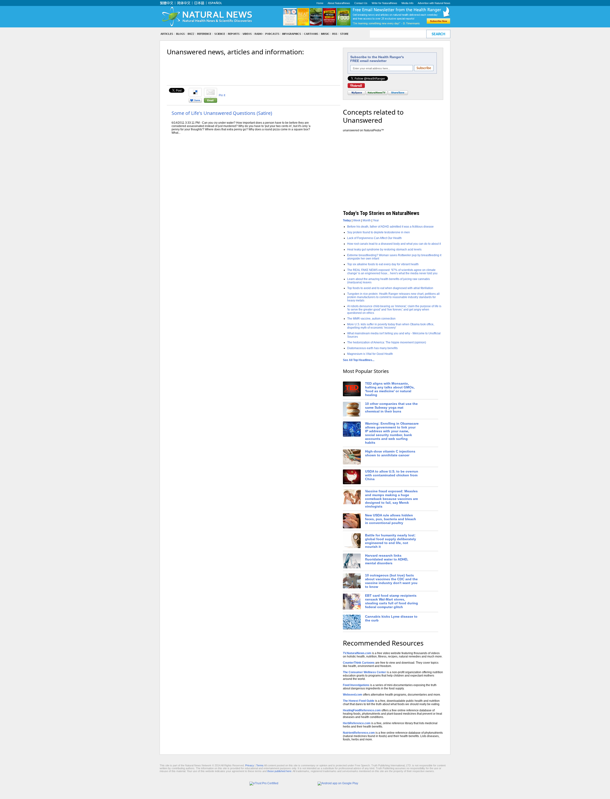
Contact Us (360, 3)
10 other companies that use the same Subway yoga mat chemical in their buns (391, 407)
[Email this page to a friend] (210, 101)
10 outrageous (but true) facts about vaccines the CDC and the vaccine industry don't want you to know (391, 581)
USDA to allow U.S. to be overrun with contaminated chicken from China (391, 475)
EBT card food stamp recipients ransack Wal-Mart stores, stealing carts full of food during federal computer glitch (391, 601)
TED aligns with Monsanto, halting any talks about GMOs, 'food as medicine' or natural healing (390, 389)
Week (357, 220)
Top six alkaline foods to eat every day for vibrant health (383, 264)
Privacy (249, 765)
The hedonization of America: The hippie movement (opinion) (386, 342)
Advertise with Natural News (434, 3)
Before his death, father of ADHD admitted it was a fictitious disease (390, 226)
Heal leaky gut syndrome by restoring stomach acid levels (384, 249)
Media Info (407, 3)
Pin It (222, 95)
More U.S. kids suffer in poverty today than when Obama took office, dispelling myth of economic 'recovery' (390, 326)
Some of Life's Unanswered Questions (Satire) (222, 113)
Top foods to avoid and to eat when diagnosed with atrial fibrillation (390, 288)
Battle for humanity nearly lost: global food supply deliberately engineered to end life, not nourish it (390, 541)
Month (367, 220)
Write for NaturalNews (384, 3)
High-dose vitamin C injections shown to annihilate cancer (390, 453)
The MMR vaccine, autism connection (371, 318)
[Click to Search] (438, 34)
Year (376, 220)
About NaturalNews (339, 3)
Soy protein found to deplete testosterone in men (378, 232)
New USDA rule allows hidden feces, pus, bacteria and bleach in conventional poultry (390, 519)
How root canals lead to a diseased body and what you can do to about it (394, 243)
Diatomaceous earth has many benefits (372, 348)
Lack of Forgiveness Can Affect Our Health (374, 238)
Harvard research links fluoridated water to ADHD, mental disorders (386, 559)
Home (319, 3)
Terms (260, 765)
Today (347, 220)
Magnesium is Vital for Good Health (370, 354)
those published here (279, 771)
